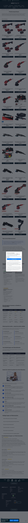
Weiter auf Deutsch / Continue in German (14, 260)
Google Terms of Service (16, 263)
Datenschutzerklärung (9, 270)
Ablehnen (11, 520)
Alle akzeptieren (16, 520)
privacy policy (10, 265)
